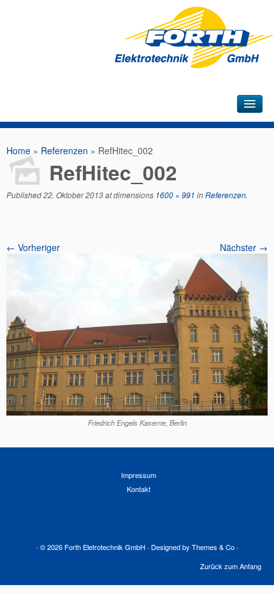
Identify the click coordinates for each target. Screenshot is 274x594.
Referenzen (64, 150)
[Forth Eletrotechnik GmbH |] (194, 58)
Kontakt (138, 489)
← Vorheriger (33, 247)
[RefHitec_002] (137, 411)
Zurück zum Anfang (230, 566)
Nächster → (244, 247)
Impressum (138, 475)
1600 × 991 (174, 194)
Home (18, 150)
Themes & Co (213, 547)
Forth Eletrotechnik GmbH (104, 547)
